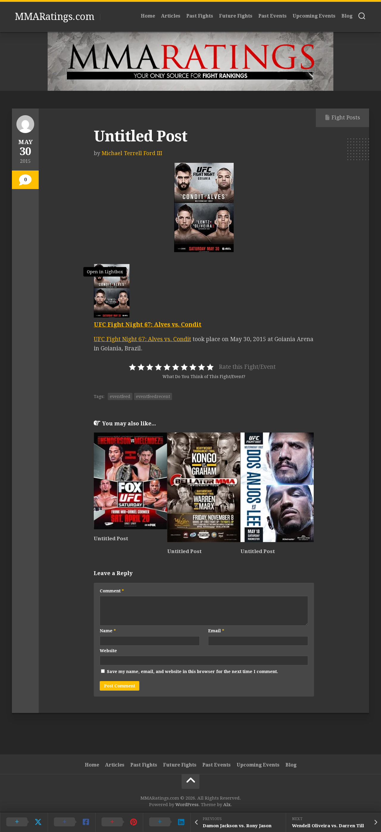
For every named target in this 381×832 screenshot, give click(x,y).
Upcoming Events (314, 16)
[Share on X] (24, 822)
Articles (170, 16)
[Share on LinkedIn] (166, 822)
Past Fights (199, 16)
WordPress (187, 804)
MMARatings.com (54, 16)
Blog (346, 16)
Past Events (272, 16)
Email (216, 630)
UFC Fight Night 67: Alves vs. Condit (142, 339)
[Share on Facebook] (71, 822)
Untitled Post (111, 538)
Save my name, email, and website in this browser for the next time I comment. (192, 671)
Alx (227, 804)
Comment (112, 591)
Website (108, 650)
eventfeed (120, 396)
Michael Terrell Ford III (132, 153)
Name (108, 630)
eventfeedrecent (153, 396)
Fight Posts (346, 117)
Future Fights (235, 16)
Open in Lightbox (105, 271)
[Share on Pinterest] (119, 822)
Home (148, 16)
